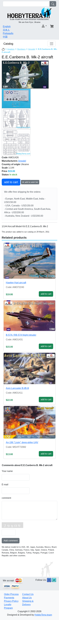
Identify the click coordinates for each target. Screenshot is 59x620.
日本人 (6, 30)
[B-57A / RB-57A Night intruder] (29, 315)
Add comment (11, 540)
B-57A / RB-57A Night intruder (21, 335)
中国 (5, 37)
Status (5, 174)
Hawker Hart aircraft (16, 282)
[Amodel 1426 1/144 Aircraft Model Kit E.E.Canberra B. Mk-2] (25, 74)
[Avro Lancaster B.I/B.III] (29, 368)
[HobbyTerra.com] (29, 12)
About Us (27, 597)
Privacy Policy (11, 601)
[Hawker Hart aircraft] (29, 261)
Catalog (8, 43)
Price (4, 171)
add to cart (11, 182)
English (7, 26)
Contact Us (28, 594)
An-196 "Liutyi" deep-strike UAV (22, 442)
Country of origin (11, 164)
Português (8, 33)
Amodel (31, 49)
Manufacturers (9, 161)
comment (6, 498)
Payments (9, 597)
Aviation (10, 49)
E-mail (5, 484)
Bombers (21, 49)
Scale (5, 168)
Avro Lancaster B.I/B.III (17, 388)
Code (5, 157)
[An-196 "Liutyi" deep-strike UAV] (29, 422)
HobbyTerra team (43, 615)
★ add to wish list (30, 182)
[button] (39, 26)
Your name (7, 471)
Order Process (11, 594)
